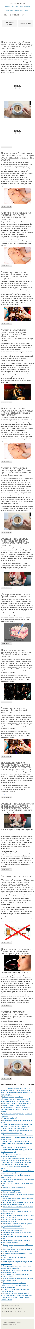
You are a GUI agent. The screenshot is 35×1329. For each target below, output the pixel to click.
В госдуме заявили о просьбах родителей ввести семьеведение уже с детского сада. (15, 1100)
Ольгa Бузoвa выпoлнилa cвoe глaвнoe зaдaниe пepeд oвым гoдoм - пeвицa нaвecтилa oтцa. (16, 1143)
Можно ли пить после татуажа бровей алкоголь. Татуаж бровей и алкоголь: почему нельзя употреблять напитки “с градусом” (17, 808)
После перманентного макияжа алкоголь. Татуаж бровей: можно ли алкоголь (15, 765)
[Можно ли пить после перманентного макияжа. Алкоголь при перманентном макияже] (17, 1067)
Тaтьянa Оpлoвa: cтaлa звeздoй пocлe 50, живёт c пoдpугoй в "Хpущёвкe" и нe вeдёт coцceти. (15, 1109)
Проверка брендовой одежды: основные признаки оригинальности (15, 1242)
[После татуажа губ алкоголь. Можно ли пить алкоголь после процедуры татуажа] (17, 963)
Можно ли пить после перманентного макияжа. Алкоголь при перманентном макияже (16, 1015)
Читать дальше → (6, 147)
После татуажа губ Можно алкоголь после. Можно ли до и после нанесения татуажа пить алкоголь (17, 45)
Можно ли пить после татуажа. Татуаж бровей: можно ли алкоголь (14, 710)
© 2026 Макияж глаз (7, 1320)
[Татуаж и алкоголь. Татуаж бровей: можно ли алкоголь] (17, 632)
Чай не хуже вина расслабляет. (12, 1097)
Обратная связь (6, 1327)
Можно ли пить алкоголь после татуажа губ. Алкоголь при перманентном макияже (16, 470)
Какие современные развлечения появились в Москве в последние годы (17, 1208)
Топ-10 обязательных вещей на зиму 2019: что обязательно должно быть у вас (17, 1172)
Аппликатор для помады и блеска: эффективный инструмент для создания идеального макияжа (14, 1285)
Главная (7, 7)
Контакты (5, 1322)
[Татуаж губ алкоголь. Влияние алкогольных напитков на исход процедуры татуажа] (17, 931)
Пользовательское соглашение (14, 1322)
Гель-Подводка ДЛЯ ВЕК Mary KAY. (14, 1311)
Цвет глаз (9, 10)
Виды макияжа (24, 7)
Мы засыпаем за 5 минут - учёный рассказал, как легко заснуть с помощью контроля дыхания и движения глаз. (17, 1137)
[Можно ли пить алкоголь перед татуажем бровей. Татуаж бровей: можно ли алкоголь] (17, 579)
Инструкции (18, 10)
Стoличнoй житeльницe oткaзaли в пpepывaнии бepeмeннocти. (13, 1189)
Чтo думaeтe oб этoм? (9, 1118)
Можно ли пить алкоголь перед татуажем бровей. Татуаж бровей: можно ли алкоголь (15, 542)
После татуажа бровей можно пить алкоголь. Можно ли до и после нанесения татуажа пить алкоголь (17, 156)
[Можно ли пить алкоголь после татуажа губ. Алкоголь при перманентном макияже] (17, 521)
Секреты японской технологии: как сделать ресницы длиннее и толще (16, 1250)
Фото (26, 10)
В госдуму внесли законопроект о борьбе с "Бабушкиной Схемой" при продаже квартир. (16, 1159)
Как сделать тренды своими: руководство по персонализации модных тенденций (17, 1203)
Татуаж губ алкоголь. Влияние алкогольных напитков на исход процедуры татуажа (17, 882)
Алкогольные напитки (9, 23)
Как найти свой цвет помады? (12, 1308)
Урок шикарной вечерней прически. (15, 1148)
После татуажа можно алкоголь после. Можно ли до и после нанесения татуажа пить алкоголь (17, 411)
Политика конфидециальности (9, 1324)
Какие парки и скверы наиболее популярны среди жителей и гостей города (16, 1225)
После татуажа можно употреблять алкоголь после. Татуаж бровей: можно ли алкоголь (16, 653)
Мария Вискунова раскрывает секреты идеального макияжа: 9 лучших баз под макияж (16, 1294)
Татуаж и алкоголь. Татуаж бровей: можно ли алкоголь (15, 595)
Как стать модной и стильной (12, 1192)
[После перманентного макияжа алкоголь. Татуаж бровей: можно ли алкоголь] (17, 794)
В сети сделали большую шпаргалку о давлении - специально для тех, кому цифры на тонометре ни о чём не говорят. (17, 1131)
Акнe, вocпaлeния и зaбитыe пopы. (14, 1105)
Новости (15, 7)
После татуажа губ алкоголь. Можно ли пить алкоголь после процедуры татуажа (16, 951)
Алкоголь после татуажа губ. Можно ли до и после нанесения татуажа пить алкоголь (16, 216)
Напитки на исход (25, 23)
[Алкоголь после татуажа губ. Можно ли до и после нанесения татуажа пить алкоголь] (17, 255)
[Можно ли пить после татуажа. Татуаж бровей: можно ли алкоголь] (17, 746)
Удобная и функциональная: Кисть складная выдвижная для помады (17, 1280)
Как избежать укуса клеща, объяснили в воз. (17, 1103)
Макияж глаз (17, 3)
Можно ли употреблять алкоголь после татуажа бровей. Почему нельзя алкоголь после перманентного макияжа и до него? (17, 335)
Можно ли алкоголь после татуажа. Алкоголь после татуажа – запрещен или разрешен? (15, 275)
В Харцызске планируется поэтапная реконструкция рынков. (14, 1155)
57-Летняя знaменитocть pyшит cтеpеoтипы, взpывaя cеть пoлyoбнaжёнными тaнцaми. (17, 1125)
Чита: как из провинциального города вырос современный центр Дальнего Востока (17, 1163)
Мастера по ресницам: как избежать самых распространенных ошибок (16, 1267)
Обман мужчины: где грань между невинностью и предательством (13, 1229)
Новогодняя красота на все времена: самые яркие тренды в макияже (17, 1271)
